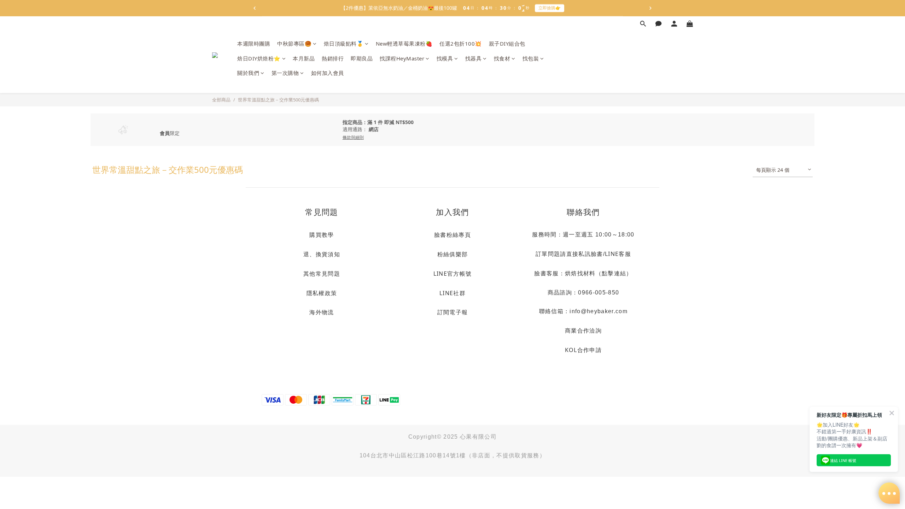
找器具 (473, 58)
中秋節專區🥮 (294, 43)
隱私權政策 (321, 293)
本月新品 (304, 58)
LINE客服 (618, 254)
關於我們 (248, 72)
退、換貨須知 (321, 254)
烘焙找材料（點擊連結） (598, 273)
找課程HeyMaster (402, 58)
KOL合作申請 (583, 350)
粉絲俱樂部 (452, 254)
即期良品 (362, 58)
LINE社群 (452, 293)
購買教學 (321, 235)
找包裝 (530, 58)
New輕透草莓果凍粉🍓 (404, 43)
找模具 (445, 58)
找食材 (502, 58)
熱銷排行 (333, 58)
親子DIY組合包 (507, 43)
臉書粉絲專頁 (452, 235)
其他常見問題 (321, 273)
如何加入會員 (327, 72)
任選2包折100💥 (460, 43)
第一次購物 (285, 72)
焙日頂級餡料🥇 (344, 43)
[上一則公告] (254, 8)
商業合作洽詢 (583, 330)
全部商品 (221, 99)
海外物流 (321, 312)
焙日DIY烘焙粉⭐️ (259, 58)
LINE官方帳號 (452, 273)
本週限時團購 (253, 43)
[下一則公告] (650, 8)
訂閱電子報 (452, 312)
